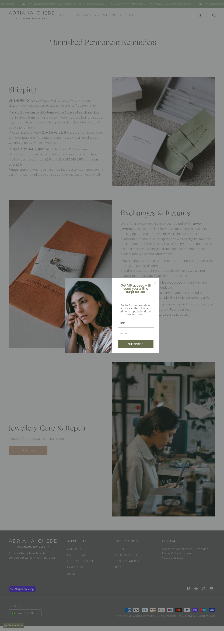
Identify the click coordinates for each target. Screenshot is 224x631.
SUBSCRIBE (135, 344)
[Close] (155, 282)
